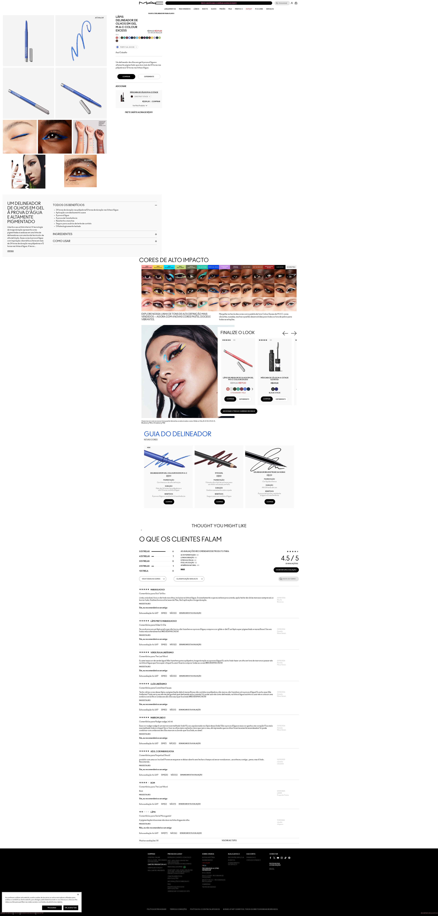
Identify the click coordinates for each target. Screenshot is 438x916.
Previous (285, 333)
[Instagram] (282, 858)
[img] (122, 97)
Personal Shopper (175, 867)
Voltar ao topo (229, 840)
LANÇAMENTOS (170, 9)
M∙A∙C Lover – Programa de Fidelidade (213, 876)
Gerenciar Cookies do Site (179, 891)
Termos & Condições (178, 909)
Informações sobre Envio (178, 881)
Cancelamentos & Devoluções (175, 877)
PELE (230, 9)
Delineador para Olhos (164, 13)
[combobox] (139, 47)
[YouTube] (278, 858)
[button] (139, 105)
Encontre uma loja (236, 857)
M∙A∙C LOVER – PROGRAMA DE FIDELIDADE (157, 860)
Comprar (156, 101)
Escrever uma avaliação (286, 570)
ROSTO (205, 9)
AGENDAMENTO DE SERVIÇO (234, 863)
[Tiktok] (285, 858)
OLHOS (213, 9)
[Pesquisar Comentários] (280, 579)
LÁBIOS (196, 9)
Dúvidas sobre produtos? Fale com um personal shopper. (217, 3)
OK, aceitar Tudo (71, 907)
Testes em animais (209, 887)
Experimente (149, 76)
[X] (274, 858)
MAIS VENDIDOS (184, 9)
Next (294, 333)
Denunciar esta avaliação (190, 613)
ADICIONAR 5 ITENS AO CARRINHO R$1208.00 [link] (239, 411)
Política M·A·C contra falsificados (205, 909)
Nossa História (208, 857)
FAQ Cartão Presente (156, 870)
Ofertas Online (154, 857)
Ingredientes (207, 860)
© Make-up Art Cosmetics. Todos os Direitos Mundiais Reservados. (250, 909)
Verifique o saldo (155, 867)
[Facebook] (270, 858)
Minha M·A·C (251, 857)
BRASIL (271, 868)
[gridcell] (117, 37)
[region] (42, 902)
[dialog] (238, 379)
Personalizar (52, 907)
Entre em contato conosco (179, 857)
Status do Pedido (253, 860)
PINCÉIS (222, 9)
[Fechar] (78, 894)
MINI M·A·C (239, 9)
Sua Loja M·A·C (234, 854)
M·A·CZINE (259, 9)
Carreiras (206, 884)
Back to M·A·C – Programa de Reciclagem (213, 880)
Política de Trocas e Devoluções (176, 887)
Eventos (231, 860)
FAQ (169, 884)
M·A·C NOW (206, 873)
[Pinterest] (289, 858)
